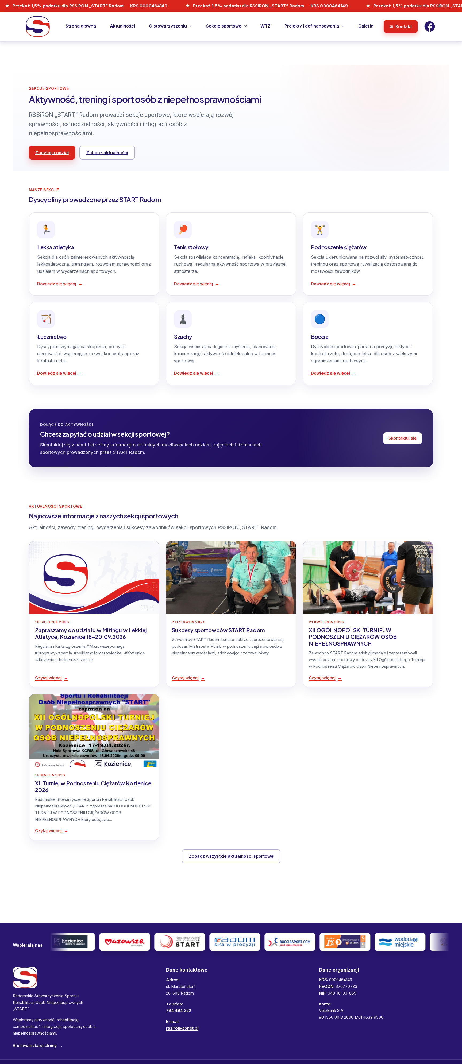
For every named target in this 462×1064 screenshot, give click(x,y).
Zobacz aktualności (107, 152)
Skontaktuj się (402, 438)
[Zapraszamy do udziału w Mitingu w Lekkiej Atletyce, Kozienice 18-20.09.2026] (94, 577)
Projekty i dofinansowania (311, 26)
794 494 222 (178, 1010)
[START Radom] (25, 977)
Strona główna (81, 26)
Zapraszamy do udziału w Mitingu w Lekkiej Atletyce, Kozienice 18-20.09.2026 (91, 633)
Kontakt (403, 26)
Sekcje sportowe (223, 26)
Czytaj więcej (48, 677)
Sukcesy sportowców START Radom (218, 630)
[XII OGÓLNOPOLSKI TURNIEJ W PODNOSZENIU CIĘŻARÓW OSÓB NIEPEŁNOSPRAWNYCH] (368, 577)
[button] (189, 26)
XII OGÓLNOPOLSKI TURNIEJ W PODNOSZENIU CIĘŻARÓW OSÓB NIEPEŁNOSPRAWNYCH (353, 637)
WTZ (265, 26)
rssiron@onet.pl (182, 1028)
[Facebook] (429, 26)
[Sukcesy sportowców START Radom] (231, 577)
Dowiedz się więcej (56, 283)
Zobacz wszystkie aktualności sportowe (231, 856)
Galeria (366, 26)
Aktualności (122, 26)
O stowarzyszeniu (168, 26)
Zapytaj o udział (52, 152)
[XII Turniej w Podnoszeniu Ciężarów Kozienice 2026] (94, 730)
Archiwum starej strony (38, 1045)
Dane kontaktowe (186, 970)
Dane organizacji (339, 970)
